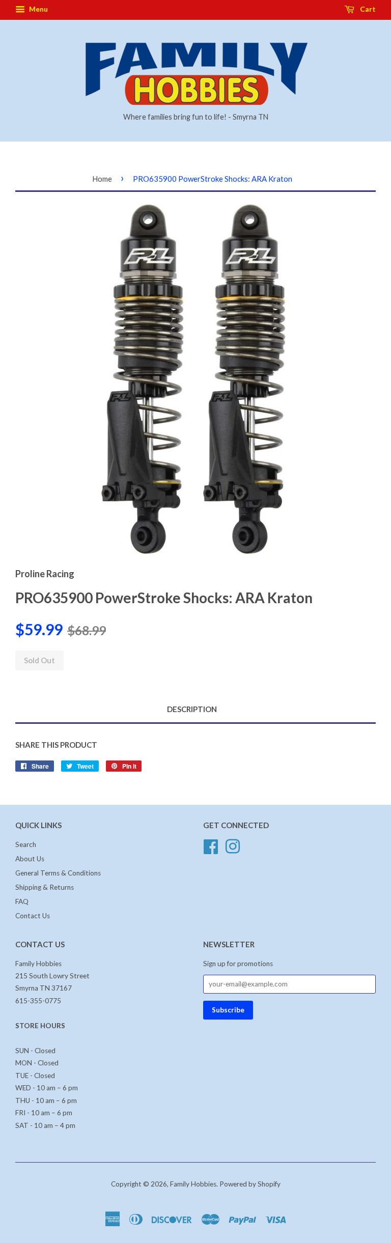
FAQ (22, 901)
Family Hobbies (193, 1184)
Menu (37, 9)
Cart (367, 9)
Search (25, 844)
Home (102, 178)
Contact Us (32, 916)
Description (192, 709)
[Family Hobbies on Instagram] (232, 845)
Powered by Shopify (250, 1184)
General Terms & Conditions (58, 873)
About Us (29, 859)
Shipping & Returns (44, 887)
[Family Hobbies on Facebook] (210, 845)
